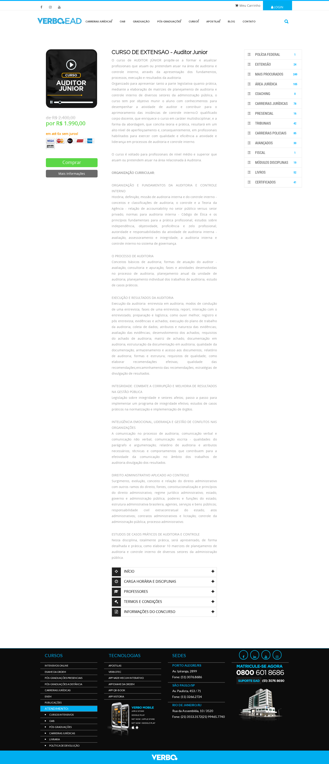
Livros (275, 172)
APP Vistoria (116, 696)
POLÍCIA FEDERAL (275, 54)
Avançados (275, 142)
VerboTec (115, 671)
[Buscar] (286, 21)
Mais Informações (71, 173)
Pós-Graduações (60, 726)
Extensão (275, 64)
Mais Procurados (275, 74)
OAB (122, 21)
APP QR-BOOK (117, 690)
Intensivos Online (56, 665)
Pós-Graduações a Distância (63, 684)
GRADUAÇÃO (141, 21)
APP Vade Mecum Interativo (126, 677)
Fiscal (275, 152)
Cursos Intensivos (61, 714)
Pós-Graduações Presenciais (63, 677)
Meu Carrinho (249, 5)
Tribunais (275, 123)
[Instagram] (277, 655)
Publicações (53, 702)
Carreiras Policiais (275, 133)
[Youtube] (265, 655)
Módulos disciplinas (275, 162)
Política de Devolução (64, 745)
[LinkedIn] (254, 655)
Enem (48, 696)
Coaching (275, 93)
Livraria (54, 739)
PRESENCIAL (275, 113)
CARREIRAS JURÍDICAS (98, 21)
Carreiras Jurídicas (275, 103)
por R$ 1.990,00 (65, 123)
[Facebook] (243, 655)
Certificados (275, 182)
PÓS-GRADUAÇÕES (169, 21)
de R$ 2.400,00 (60, 118)
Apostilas (213, 21)
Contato (249, 21)
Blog (231, 21)
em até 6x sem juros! (62, 133)
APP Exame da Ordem (122, 684)
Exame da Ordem (55, 671)
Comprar (71, 162)
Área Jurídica (275, 84)
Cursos (194, 21)
